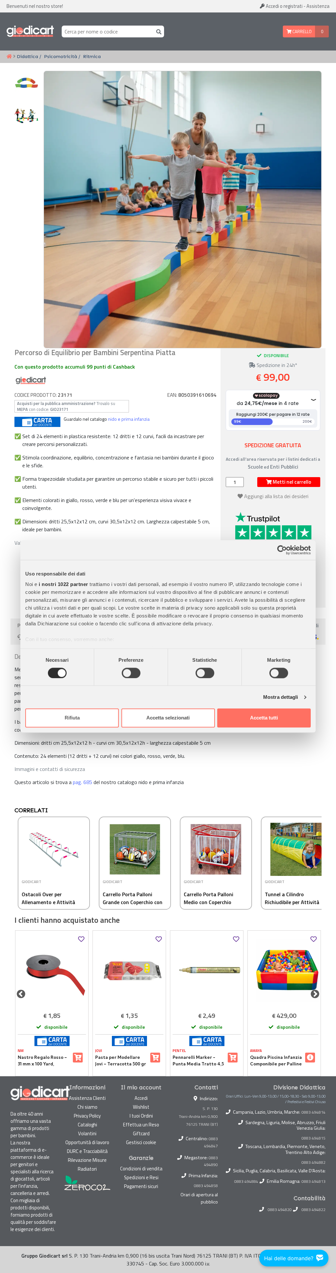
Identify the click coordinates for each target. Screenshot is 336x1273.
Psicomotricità (60, 56)
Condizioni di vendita (141, 1168)
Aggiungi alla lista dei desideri (276, 496)
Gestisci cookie (141, 1142)
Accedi (284, 6)
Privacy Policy (87, 1116)
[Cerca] (157, 31)
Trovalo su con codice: (66, 406)
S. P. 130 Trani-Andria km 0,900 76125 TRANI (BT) (198, 1116)
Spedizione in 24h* (276, 365)
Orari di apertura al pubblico (199, 1198)
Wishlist (141, 1107)
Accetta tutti (264, 718)
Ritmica (92, 56)
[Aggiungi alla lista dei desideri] (81, 939)
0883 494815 (314, 1138)
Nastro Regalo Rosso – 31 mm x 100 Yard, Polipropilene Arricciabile (42, 1061)
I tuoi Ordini (141, 1116)
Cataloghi (87, 1124)
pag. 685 (82, 782)
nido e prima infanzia (129, 419)
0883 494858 (206, 1185)
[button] (313, 866)
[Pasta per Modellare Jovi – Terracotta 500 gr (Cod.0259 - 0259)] (129, 970)
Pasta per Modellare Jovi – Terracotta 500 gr (120, 1060)
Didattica (27, 56)
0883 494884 (246, 1181)
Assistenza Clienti (87, 1098)
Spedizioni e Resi (141, 1177)
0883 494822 (314, 1210)
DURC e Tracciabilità (87, 1151)
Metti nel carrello (291, 482)
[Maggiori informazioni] (310, 1057)
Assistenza (317, 6)
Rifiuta (72, 718)
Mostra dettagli (280, 697)
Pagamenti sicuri (141, 1186)
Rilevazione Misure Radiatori (87, 1164)
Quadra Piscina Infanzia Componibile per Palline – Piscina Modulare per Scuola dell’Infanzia (276, 1061)
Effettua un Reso (141, 1124)
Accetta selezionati (168, 718)
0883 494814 (314, 1112)
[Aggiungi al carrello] (78, 1057)
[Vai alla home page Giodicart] (30, 31)
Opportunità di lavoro (87, 1142)
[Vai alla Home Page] (9, 56)
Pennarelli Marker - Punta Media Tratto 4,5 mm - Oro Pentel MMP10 (199, 1061)
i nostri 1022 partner (63, 584)
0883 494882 (314, 1162)
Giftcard (141, 1133)
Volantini (87, 1133)
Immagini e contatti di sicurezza (49, 769)
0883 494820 (280, 1210)
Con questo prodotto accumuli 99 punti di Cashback (74, 367)
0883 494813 (314, 1181)
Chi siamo (87, 1107)
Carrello (301, 31)
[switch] (131, 673)
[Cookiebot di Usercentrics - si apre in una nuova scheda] (282, 550)
